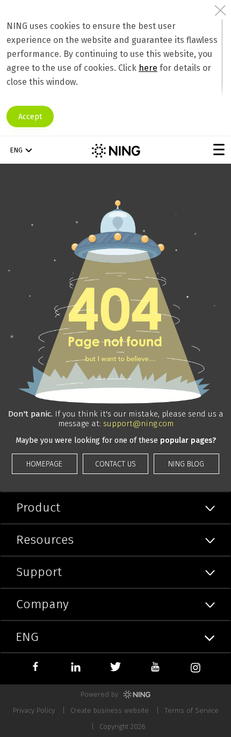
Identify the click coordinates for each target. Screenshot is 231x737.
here (148, 68)
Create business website (109, 710)
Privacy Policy (34, 710)
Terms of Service (191, 710)
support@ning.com (138, 423)
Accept (30, 116)
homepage (44, 464)
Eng (16, 150)
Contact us (115, 464)
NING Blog (186, 464)
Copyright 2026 (122, 727)
